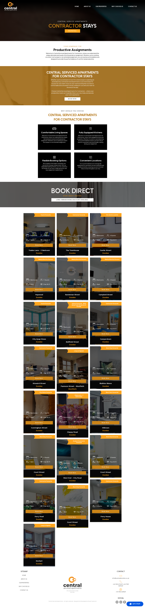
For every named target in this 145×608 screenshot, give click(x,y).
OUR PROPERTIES (24, 583)
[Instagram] (117, 602)
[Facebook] (124, 602)
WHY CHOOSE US (24, 586)
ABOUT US (24, 579)
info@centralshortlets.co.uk (120, 578)
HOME (24, 575)
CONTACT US (24, 590)
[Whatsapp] (120, 602)
